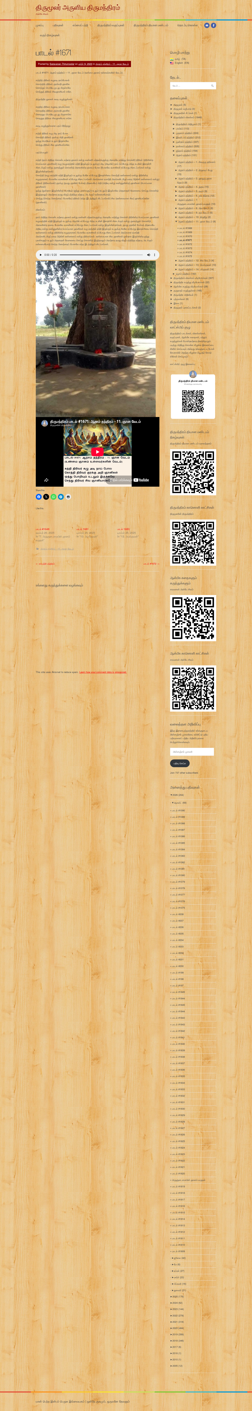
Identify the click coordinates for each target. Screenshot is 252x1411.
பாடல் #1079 (178, 881)
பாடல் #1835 (178, 1076)
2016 (176, 1353)
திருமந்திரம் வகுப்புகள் (110, 25)
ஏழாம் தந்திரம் (183, 273)
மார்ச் (179, 1277)
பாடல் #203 (178, 946)
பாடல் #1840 (178, 1044)
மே (177, 1264)
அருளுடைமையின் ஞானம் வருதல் (188, 1180)
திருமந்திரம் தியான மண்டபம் (151, 25)
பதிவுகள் (58, 25)
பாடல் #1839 (178, 1050)
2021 (178, 1321)
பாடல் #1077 (178, 894)
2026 (178, 795)
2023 (178, 1309)
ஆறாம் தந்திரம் (183, 155)
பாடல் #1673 (185, 248)
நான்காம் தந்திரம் (184, 146)
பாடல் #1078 (178, 888)
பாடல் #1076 (178, 901)
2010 (176, 1359)
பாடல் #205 (178, 933)
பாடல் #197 (178, 985)
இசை (176, 303)
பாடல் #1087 (178, 829)
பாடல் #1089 (178, 817)
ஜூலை (180, 1258)
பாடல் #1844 (178, 998)
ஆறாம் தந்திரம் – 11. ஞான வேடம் (195, 221)
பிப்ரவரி (180, 1283)
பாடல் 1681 (83, 529)
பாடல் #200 (178, 966)
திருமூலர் (178, 104)
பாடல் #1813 (178, 1225)
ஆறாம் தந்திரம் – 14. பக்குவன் (193, 269)
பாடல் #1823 (178, 1154)
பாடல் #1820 (178, 1173)
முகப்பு (40, 25)
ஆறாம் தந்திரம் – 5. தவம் (191, 191)
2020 (178, 1328)
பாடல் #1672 (151, 563)
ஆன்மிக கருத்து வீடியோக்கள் (188, 286)
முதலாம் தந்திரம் (184, 133)
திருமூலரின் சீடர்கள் (183, 113)
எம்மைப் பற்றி (80, 25)
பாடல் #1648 (42, 529)
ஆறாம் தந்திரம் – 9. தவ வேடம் (193, 212)
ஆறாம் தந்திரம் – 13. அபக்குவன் (194, 265)
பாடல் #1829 (178, 1115)
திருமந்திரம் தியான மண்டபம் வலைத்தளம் (190, 443)
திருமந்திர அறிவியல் (184, 294)
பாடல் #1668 (185, 228)
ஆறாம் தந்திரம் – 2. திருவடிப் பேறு (195, 170)
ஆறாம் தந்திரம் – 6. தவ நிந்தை (194, 195)
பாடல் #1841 (178, 1037)
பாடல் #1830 (178, 1108)
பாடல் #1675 (185, 256)
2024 (177, 1302)
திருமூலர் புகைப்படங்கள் (185, 307)
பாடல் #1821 (178, 1167)
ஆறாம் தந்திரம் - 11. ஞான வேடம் (112, 64)
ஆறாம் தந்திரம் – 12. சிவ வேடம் (194, 260)
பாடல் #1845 (178, 992)
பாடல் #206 (178, 927)
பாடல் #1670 (185, 236)
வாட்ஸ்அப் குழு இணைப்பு (182, 364)
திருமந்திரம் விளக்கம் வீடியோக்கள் (191, 278)
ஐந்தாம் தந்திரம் (183, 150)
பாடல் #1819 (178, 1186)
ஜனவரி (180, 1290)
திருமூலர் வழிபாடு (182, 108)
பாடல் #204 (178, 940)
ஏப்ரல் (179, 1270)
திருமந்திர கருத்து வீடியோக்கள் (189, 282)
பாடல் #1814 (178, 1219)
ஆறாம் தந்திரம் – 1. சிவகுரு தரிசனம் (196, 162)
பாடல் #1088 (178, 823)
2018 (178, 1340)
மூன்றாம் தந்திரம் (184, 142)
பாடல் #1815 (178, 1212)
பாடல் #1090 (178, 810)
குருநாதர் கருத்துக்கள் (185, 290)
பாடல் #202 (178, 953)
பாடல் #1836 (178, 1069)
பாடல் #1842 (178, 1031)
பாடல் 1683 (123, 529)
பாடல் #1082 (178, 862)
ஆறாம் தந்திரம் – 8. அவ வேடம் (194, 208)
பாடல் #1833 (178, 1089)
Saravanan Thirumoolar (62, 64)
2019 (178, 1334)
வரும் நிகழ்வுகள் (50, 35)
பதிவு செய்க (180, 763)
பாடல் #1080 (178, 875)
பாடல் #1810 (178, 1244)
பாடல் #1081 (178, 868)
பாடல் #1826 (178, 1134)
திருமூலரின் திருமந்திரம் (182, 513)
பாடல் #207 (178, 920)
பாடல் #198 (178, 979)
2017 (176, 1347)
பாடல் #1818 (178, 1193)
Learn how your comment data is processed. (103, 672)
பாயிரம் (179, 128)
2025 (178, 1296)
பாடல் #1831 (178, 1102)
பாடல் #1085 (178, 843)
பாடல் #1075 (178, 907)
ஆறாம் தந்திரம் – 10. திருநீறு (192, 217)
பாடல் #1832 (178, 1095)
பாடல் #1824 (178, 1147)
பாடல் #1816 (178, 1206)
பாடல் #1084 (178, 849)
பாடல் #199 (178, 972)
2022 (178, 1315)
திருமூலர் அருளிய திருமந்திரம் (78, 7)
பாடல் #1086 (178, 836)
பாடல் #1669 (185, 232)
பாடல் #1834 (178, 1082)
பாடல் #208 (178, 914)
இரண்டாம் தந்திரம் (185, 137)
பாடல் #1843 (178, 1017)
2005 (177, 1365)
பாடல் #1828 (178, 1121)
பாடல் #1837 (178, 1063)
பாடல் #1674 (185, 252)
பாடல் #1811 (178, 1238)
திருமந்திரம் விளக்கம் (184, 117)
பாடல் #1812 (178, 1232)
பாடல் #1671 (185, 240)
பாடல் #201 (178, 959)
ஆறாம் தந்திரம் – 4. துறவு (191, 186)
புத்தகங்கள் (179, 299)
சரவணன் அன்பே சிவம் (181, 589)
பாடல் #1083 (178, 855)
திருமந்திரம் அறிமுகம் (186, 124)
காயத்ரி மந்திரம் (45, 563)
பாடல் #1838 (178, 1056)
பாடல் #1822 (178, 1160)
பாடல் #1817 (178, 1199)
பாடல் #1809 (178, 1251)
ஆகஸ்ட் (180, 802)
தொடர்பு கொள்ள (187, 25)
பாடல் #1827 (178, 1128)
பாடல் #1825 (178, 1141)
